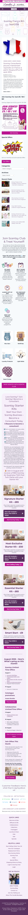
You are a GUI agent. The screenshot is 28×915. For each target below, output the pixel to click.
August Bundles (10, 698)
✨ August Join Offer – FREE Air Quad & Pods (14, 1)
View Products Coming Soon (14, 735)
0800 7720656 (14, 886)
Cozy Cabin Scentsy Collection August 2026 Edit (19, 206)
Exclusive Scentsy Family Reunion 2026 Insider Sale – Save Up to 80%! (18, 191)
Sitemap (9, 909)
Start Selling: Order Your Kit (14, 846)
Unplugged (14, 829)
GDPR (19, 908)
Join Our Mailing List (14, 893)
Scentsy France (16, 61)
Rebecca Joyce (8, 74)
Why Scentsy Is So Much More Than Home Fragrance (19, 198)
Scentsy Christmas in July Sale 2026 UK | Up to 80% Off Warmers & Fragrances (19, 215)
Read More (7, 91)
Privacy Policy (6, 908)
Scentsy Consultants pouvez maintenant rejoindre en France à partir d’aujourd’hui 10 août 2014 (12, 67)
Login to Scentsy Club (14, 864)
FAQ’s (14, 857)
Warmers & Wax (14, 820)
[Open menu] (24, 9)
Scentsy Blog (14, 888)
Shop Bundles (11, 702)
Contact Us (14, 890)
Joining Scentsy (7, 61)
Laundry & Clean (14, 832)
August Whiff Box (12, 675)
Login (14, 867)
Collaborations (14, 825)
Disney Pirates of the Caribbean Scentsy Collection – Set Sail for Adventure (19, 183)
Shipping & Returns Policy (14, 862)
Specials (14, 839)
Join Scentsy (10, 777)
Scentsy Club (14, 855)
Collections (14, 827)
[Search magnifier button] (2, 9)
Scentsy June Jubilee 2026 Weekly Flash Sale (18, 222)
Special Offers (14, 860)
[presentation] (14, 48)
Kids (14, 834)
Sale (14, 836)
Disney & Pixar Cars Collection (12, 715)
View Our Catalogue (14, 848)
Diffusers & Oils (14, 822)
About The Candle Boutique (14, 895)
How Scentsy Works (14, 853)
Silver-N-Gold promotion (14, 682)
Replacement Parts (14, 851)
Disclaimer (14, 908)
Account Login (17, 909)
